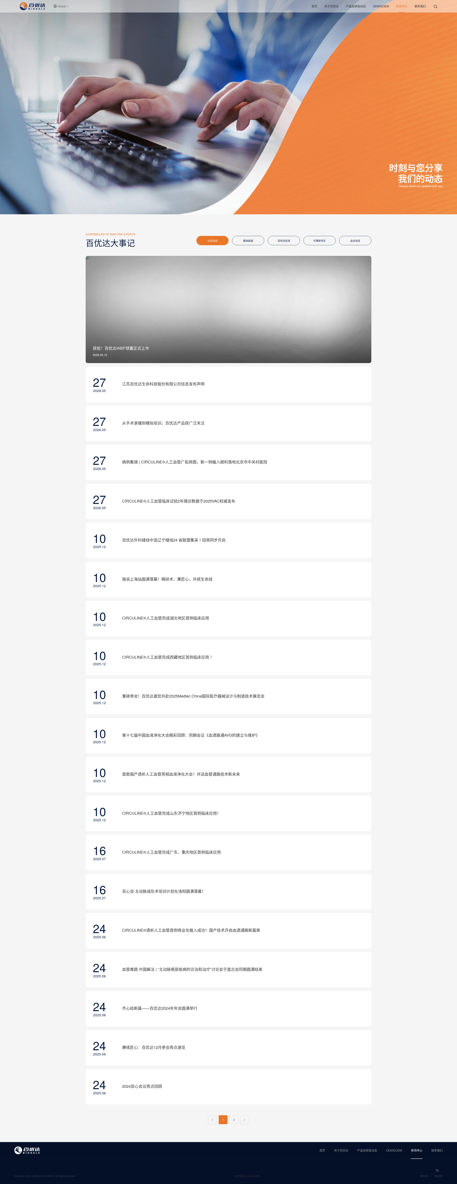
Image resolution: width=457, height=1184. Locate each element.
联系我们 (420, 6)
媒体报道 (248, 240)
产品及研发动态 (356, 6)
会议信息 (355, 240)
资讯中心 (401, 6)
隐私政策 (438, 1175)
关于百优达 (331, 6)
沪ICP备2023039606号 (247, 1176)
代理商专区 (319, 240)
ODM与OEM (381, 6)
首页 (314, 6)
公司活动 (212, 240)
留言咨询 (424, 1175)
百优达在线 (284, 240)
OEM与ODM (394, 1150)
